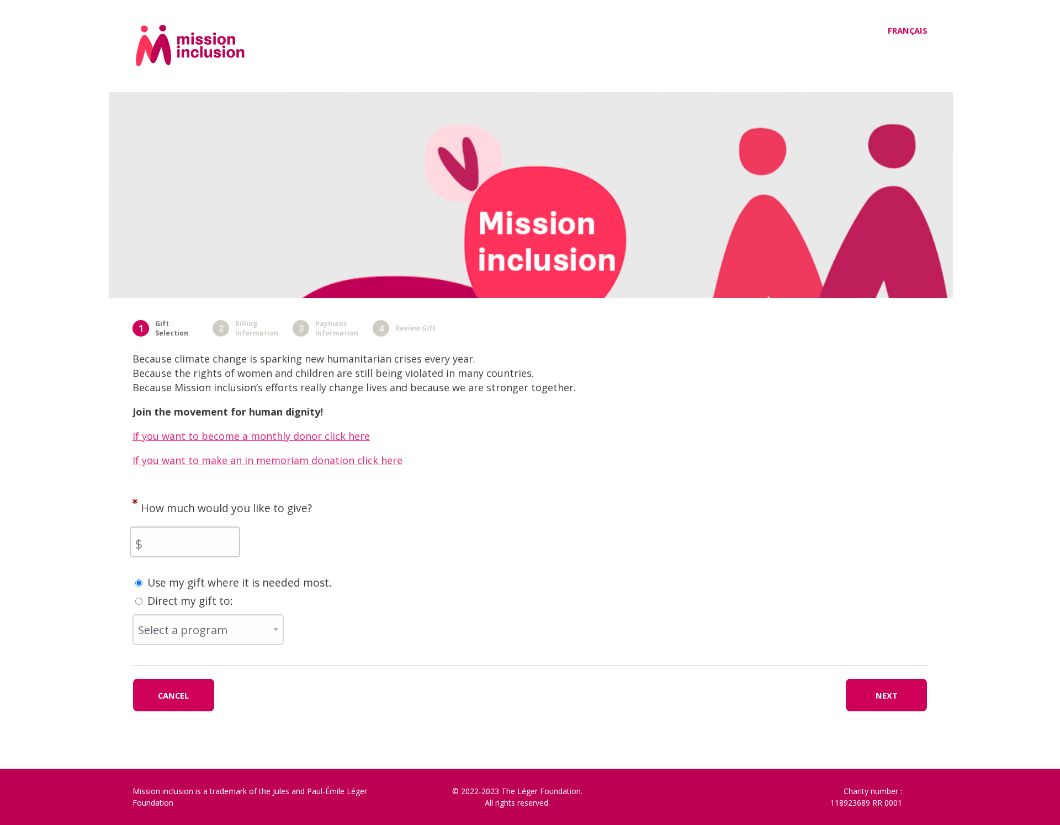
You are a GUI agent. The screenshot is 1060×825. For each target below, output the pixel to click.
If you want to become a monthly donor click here (251, 436)
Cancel (173, 695)
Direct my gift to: (190, 600)
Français (908, 30)
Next (887, 695)
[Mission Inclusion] (224, 61)
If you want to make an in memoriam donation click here (267, 460)
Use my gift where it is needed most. (239, 582)
